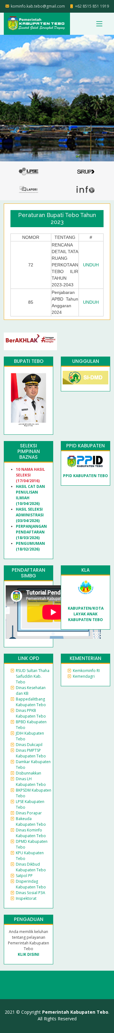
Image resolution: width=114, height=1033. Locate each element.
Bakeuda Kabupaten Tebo (31, 821)
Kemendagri (84, 676)
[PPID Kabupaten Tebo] (85, 461)
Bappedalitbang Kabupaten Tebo (31, 701)
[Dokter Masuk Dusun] (85, 377)
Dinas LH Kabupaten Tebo (31, 781)
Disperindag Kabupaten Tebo (31, 884)
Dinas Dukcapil (29, 744)
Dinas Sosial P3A (30, 892)
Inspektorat (26, 898)
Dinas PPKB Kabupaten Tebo (31, 713)
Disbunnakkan (28, 773)
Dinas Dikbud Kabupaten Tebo (31, 867)
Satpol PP (24, 875)
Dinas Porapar (29, 813)
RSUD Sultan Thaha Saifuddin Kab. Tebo (32, 676)
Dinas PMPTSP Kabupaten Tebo (31, 753)
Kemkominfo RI (86, 670)
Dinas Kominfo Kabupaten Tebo (31, 832)
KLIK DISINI (28, 954)
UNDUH (91, 264)
